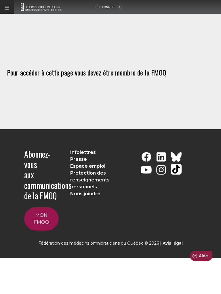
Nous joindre (85, 193)
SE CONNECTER (109, 7)
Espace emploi (87, 166)
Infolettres (83, 152)
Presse (78, 159)
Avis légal (173, 243)
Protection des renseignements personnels (90, 179)
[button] (7, 7)
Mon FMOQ (41, 218)
